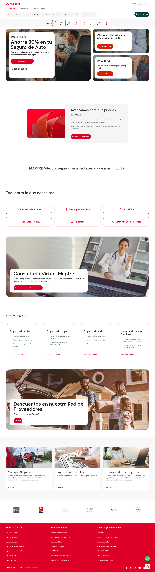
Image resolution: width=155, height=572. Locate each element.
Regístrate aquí (105, 46)
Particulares (12, 9)
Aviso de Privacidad (103, 542)
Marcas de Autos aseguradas (61, 555)
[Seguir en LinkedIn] (144, 568)
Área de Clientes (142, 14)
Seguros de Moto (11, 537)
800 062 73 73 (20, 69)
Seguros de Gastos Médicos (132, 332)
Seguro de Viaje (11, 560)
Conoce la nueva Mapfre (81, 137)
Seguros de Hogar (57, 331)
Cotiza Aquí (22, 61)
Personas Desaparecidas (105, 560)
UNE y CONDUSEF (102, 551)
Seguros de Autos (12, 533)
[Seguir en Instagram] (135, 568)
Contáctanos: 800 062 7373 (60, 537)
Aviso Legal (100, 533)
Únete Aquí (105, 74)
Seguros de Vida (93, 331)
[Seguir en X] (131, 568)
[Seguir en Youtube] (139, 568)
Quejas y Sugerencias (58, 546)
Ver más (18, 421)
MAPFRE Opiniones (57, 551)
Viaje (72, 15)
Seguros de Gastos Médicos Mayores (18, 551)
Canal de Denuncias (103, 555)
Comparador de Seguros (59, 533)
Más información (16, 354)
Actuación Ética (56, 542)
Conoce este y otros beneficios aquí (28, 288)
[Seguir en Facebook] (127, 568)
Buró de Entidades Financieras (106, 546)
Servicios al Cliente (39, 9)
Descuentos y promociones (60, 560)
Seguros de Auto (20, 331)
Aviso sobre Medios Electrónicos (107, 537)
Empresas (24, 9)
